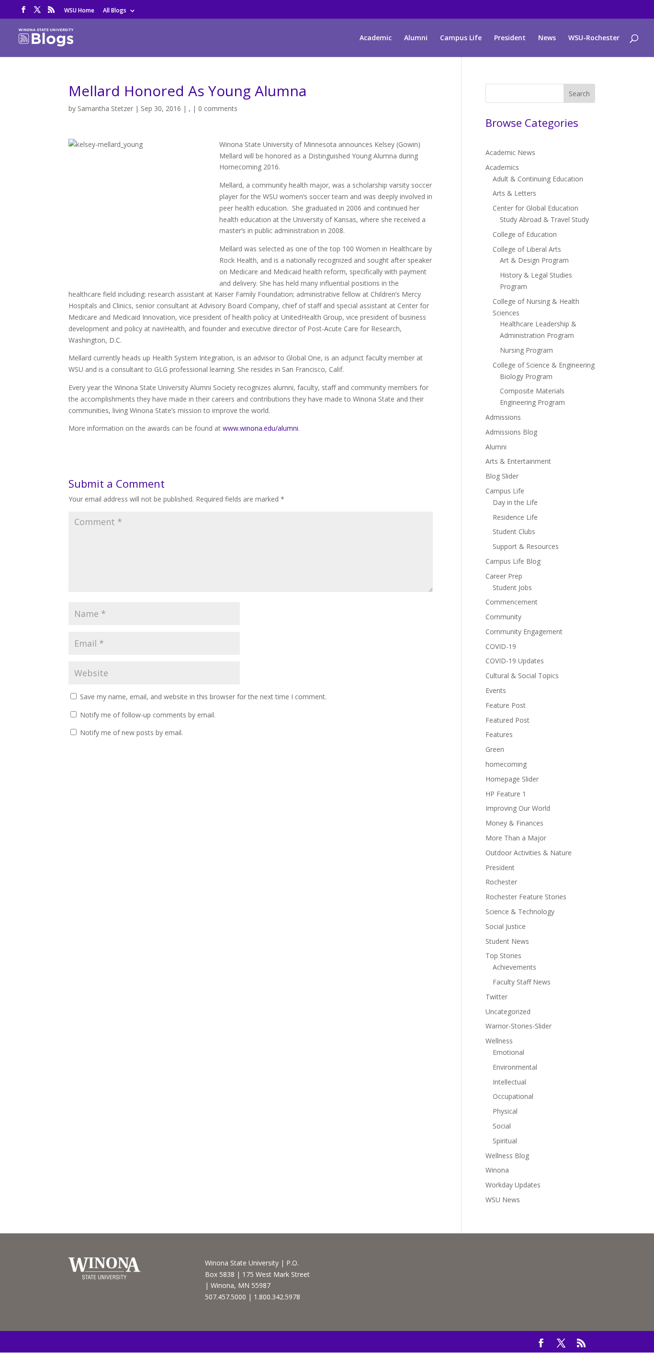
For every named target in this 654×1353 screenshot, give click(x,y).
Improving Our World (517, 808)
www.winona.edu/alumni (260, 428)
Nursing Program (526, 350)
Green (494, 749)
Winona (497, 1169)
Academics (502, 167)
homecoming (506, 764)
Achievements (514, 967)
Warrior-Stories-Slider (518, 1025)
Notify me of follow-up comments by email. (147, 714)
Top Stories (503, 955)
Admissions (503, 417)
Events (495, 690)
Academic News (510, 152)
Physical (505, 1111)
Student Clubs (514, 531)
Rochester (501, 881)
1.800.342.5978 (277, 1296)
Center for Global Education (535, 207)
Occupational (513, 1096)
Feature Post (505, 705)
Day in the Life (515, 502)
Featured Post (507, 720)
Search (579, 93)
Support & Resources (526, 546)
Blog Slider (502, 476)
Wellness (499, 1040)
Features (499, 734)
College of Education (525, 234)
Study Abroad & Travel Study (544, 219)
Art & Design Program (534, 260)
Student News (507, 941)
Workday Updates (513, 1184)
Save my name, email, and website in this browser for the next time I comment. (203, 696)
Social (502, 1125)
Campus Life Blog (513, 561)
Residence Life (515, 517)
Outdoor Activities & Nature (528, 852)
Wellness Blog (507, 1155)
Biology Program (526, 376)
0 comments (217, 108)
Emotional (508, 1052)
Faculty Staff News (522, 981)
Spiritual (505, 1140)
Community (503, 616)
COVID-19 (500, 646)
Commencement (511, 601)
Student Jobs (512, 587)
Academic (376, 38)
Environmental (515, 1067)
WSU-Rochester (594, 38)
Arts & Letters (514, 193)
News (547, 38)
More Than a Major (515, 837)
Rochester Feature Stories (525, 896)
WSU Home (79, 11)
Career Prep (503, 576)
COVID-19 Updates (514, 660)
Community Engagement (524, 631)
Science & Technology (519, 911)
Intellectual (509, 1081)
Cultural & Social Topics (522, 675)
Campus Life (461, 38)
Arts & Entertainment (518, 461)
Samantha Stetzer (105, 108)
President (510, 38)
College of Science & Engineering (544, 364)
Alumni (416, 38)
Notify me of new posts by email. (131, 732)
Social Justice (505, 926)
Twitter (496, 996)
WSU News (502, 1199)
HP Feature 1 (505, 793)
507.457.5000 (225, 1296)
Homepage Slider (512, 778)
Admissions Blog (511, 431)
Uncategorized (507, 1011)
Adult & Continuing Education (538, 178)
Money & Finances (514, 822)
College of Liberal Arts (527, 249)
